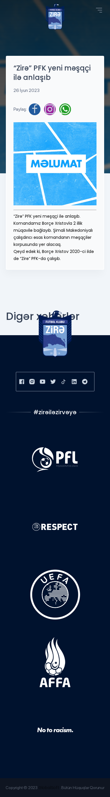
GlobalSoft (48, 788)
